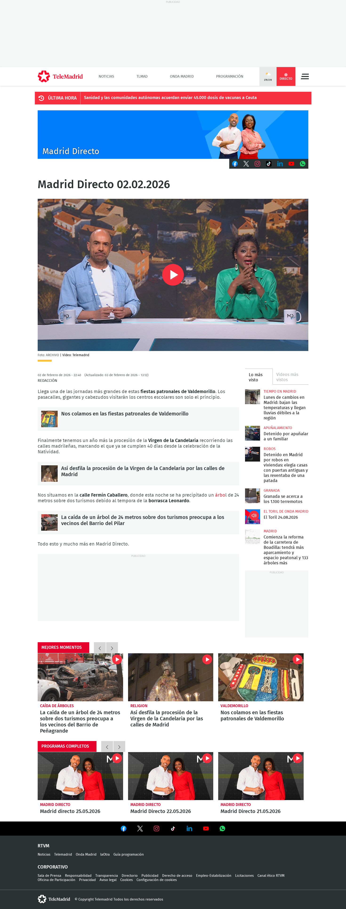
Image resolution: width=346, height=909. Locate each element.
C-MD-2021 (173, 134)
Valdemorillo (234, 706)
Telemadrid (63, 854)
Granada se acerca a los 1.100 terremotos (252, 495)
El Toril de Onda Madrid (286, 511)
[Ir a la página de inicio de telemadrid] (60, 76)
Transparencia (106, 875)
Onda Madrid (182, 76)
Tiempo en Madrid (280, 391)
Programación (229, 76)
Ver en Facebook (123, 829)
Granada (272, 490)
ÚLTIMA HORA (62, 98)
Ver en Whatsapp (222, 828)
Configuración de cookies (157, 880)
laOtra (105, 854)
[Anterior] (100, 647)
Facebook (235, 164)
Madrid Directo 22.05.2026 (170, 776)
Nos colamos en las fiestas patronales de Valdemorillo (49, 419)
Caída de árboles (57, 706)
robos (270, 449)
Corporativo (53, 867)
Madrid (270, 531)
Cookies (126, 880)
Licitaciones (244, 875)
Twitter (246, 164)
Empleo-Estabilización (213, 875)
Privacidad (87, 880)
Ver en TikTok (173, 829)
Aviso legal (108, 880)
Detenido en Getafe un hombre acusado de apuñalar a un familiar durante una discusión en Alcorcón (252, 433)
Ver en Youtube (206, 828)
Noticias (106, 76)
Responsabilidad (78, 875)
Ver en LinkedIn (189, 828)
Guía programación (128, 854)
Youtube (291, 164)
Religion (138, 706)
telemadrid (54, 899)
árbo (220, 495)
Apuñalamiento (278, 428)
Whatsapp (302, 164)
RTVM (43, 846)
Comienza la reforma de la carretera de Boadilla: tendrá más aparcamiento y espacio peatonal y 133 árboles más (252, 536)
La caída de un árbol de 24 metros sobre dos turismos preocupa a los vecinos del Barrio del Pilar (49, 522)
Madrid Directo (55, 805)
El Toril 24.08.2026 (252, 516)
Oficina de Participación (56, 880)
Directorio (130, 875)
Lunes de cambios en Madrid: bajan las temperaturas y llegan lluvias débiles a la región (252, 396)
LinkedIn (280, 164)
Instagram (257, 164)
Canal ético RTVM (271, 875)
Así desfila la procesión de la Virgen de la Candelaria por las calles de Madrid (49, 473)
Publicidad (149, 875)
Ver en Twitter (140, 829)
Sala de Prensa (49, 875)
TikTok (268, 164)
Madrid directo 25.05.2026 (80, 776)
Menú (304, 76)
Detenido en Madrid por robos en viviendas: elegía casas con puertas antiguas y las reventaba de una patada (252, 454)
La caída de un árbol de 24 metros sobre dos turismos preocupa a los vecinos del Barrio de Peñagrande (80, 677)
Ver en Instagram (156, 828)
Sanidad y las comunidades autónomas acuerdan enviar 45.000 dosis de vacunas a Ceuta (170, 98)
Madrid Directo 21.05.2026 (261, 776)
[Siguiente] (112, 647)
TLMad (142, 76)
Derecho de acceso (177, 875)
